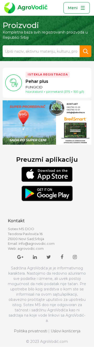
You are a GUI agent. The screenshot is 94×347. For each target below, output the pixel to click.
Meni (73, 8)
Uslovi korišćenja (65, 331)
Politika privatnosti (30, 331)
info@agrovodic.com (37, 243)
